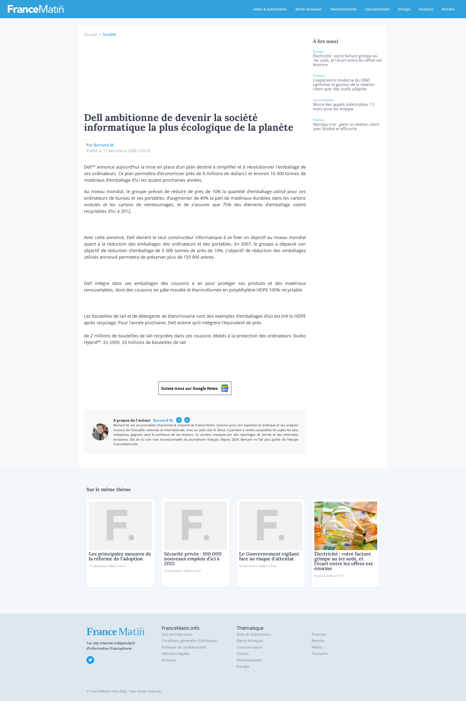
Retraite (448, 9)
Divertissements (343, 9)
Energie (404, 9)
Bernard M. (104, 145)
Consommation (377, 9)
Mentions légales (176, 653)
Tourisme (319, 653)
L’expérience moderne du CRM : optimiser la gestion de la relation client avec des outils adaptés (343, 84)
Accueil (90, 34)
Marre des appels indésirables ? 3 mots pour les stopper (343, 106)
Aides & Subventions (270, 9)
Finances (426, 9)
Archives (169, 660)
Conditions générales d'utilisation (189, 640)
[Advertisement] (195, 74)
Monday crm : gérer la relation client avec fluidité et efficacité (346, 126)
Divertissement (249, 660)
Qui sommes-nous (177, 634)
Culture (243, 653)
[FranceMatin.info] (36, 8)
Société (109, 34)
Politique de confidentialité (184, 647)
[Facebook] (179, 420)
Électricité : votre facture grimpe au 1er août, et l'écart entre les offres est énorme (347, 60)
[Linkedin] (187, 420)
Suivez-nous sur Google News (189, 388)
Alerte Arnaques (308, 9)
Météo (317, 647)
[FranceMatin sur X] (90, 660)
